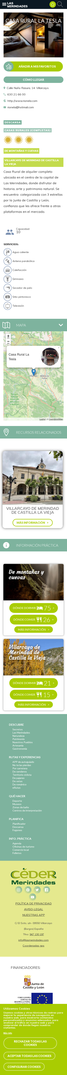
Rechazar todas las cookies (30, 1043)
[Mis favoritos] (52, 4)
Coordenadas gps (33, 945)
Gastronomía (20, 748)
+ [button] (8, 336)
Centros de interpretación (27, 810)
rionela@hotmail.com (21, 107)
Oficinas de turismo (23, 846)
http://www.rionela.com (22, 101)
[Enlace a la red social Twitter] (37, 889)
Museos (17, 804)
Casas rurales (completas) (27, 130)
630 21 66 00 (16, 94)
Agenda (17, 843)
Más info (7, 1033)
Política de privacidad (33, 903)
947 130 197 (37, 934)
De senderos (20, 771)
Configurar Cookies (24, 1066)
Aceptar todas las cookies (29, 1055)
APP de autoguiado (23, 761)
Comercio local (21, 849)
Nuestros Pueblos (23, 742)
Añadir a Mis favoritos (37, 66)
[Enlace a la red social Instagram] (18, 889)
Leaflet (42, 419)
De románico (19, 784)
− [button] (8, 341)
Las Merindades (17, 4)
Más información (32, 629)
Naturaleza (18, 735)
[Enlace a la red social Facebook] (46, 889)
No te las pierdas (22, 765)
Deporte (17, 800)
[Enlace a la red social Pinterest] (27, 889)
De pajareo (18, 777)
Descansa (12, 122)
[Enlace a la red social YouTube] (32, 897)
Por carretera (20, 768)
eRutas (17, 787)
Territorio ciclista (22, 774)
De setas (18, 781)
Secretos (18, 729)
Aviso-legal (33, 909)
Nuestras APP (33, 915)
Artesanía (18, 745)
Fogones (17, 830)
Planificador (19, 823)
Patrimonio (19, 738)
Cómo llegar (33, 79)
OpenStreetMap (56, 419)
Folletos (17, 852)
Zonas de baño (21, 807)
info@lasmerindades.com (33, 940)
